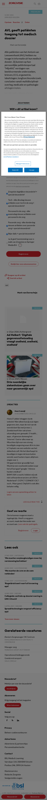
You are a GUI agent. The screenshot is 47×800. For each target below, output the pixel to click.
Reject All (15, 170)
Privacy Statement (29, 137)
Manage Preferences (23, 163)
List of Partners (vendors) (11, 157)
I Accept (31, 170)
